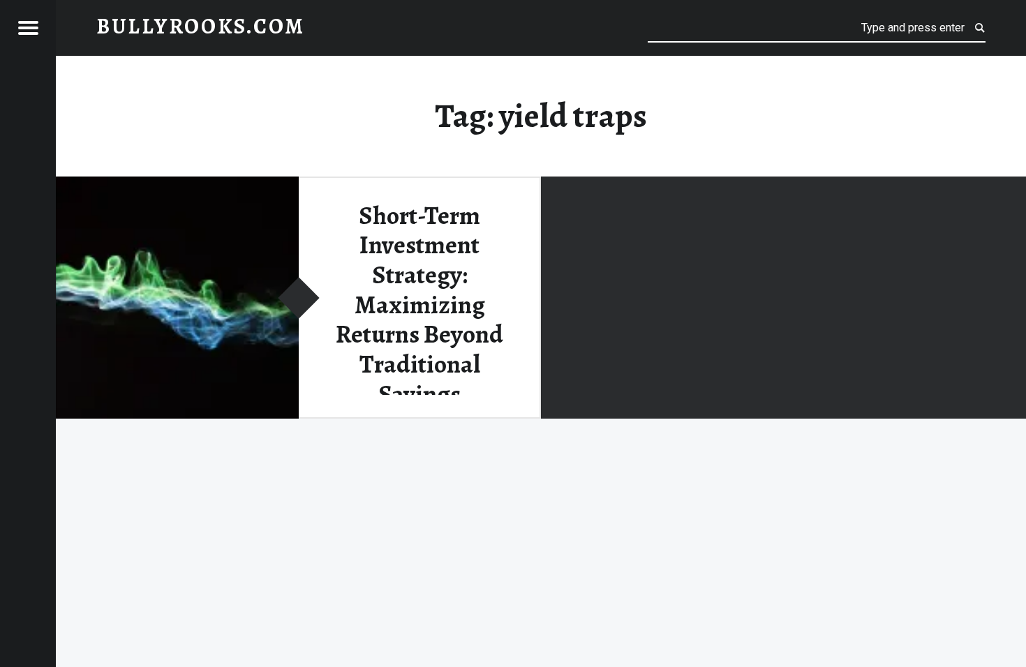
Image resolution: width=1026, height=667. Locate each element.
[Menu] (28, 28)
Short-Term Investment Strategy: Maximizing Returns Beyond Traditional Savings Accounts (419, 319)
